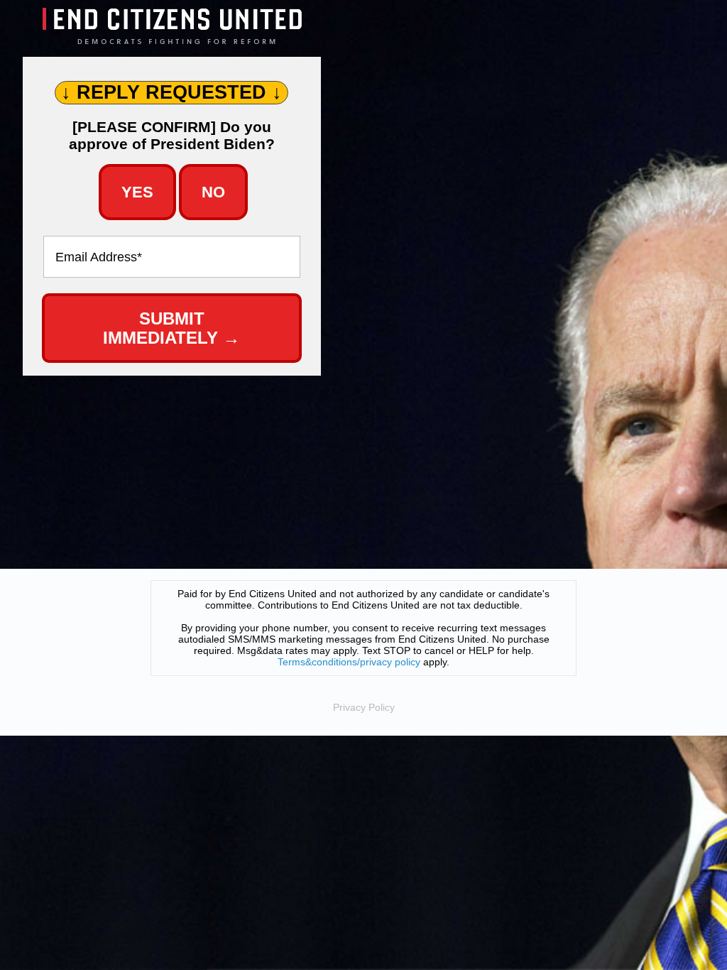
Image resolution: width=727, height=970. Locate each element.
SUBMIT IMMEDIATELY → (171, 328)
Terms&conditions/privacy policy (349, 661)
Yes (137, 192)
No (213, 192)
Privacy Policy (364, 707)
